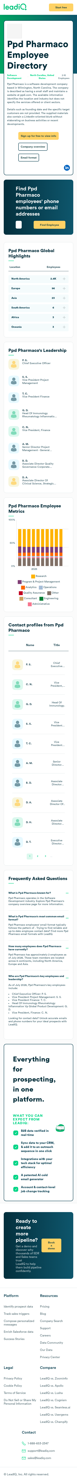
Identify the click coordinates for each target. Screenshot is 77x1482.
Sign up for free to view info (38, 135)
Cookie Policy (13, 1385)
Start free (61, 7)
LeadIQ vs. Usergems (54, 1414)
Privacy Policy (13, 1378)
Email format (29, 157)
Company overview (33, 146)
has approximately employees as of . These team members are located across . (37, 955)
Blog (43, 1313)
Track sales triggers (16, 1313)
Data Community (51, 1342)
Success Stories (14, 1339)
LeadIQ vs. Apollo (51, 1385)
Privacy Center (50, 1357)
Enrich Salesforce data (18, 1331)
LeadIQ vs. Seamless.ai (55, 1407)
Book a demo (51, 1245)
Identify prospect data (18, 1306)
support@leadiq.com (41, 1450)
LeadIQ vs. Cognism (53, 1400)
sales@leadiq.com (39, 1458)
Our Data (46, 1350)
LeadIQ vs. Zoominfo (54, 1378)
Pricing (44, 1306)
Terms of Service (15, 1393)
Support (45, 1328)
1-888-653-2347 (38, 1443)
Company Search (51, 1321)
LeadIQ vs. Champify (54, 1421)
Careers (45, 1335)
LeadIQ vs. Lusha (51, 1393)
